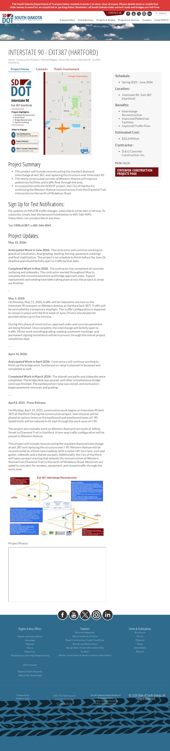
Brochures (140, 632)
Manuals (140, 640)
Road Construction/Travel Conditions (85, 640)
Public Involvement (66, 69)
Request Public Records (30, 671)
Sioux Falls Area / (68, 59)
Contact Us (64, 703)
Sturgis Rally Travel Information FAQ (85, 647)
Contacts (42, 69)
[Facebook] (128, 17)
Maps (140, 643)
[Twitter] (139, 17)
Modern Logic (23, 698)
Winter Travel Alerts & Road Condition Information (85, 655)
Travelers (147, 20)
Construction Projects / (28, 59)
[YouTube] (133, 17)
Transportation (67, 20)
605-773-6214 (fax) (64, 699)
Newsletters (140, 647)
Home (11, 59)
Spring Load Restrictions (84, 643)
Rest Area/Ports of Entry (85, 636)
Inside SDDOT (161, 20)
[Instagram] (144, 17)
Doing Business (86, 20)
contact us (115, 12)
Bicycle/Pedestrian (85, 632)
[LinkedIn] (149, 17)
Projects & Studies (105, 20)
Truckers (85, 651)
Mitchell (30, 644)
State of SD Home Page (30, 675)
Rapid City (30, 651)
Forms (140, 636)
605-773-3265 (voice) (64, 695)
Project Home (20, 69)
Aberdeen (30, 640)
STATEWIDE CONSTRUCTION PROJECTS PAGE (134, 172)
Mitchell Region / (50, 59)
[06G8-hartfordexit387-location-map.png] (49, 152)
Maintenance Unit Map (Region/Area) (30, 655)
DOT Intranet (30, 664)
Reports (140, 651)
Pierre (30, 647)
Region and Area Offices (30, 636)
